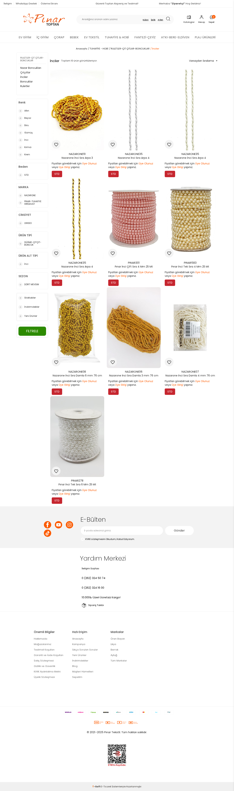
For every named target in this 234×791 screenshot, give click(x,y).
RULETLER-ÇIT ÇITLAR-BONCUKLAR (32, 59)
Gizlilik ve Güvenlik (44, 666)
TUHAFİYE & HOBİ (117, 37)
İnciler (24, 77)
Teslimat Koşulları (44, 649)
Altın (26, 110)
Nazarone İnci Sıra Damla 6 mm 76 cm (77, 375)
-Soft (96, 786)
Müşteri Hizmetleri (82, 671)
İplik (153, 19)
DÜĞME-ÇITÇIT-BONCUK (32, 243)
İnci (26, 139)
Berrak (114, 649)
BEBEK (74, 37)
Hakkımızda (40, 638)
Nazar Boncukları (30, 68)
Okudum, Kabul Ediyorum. (110, 539)
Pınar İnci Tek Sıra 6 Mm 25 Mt (77, 484)
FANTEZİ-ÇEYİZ (145, 37)
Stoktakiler (30, 297)
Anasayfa (77, 638)
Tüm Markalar (119, 660)
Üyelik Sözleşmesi (44, 677)
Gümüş (28, 132)
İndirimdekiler (31, 306)
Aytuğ (114, 655)
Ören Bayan (118, 638)
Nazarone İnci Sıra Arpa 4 (134, 158)
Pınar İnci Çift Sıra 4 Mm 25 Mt (134, 266)
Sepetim (77, 677)
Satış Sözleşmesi (44, 660)
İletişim (8, 3)
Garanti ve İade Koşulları (48, 655)
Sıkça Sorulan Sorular (85, 649)
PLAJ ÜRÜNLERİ (205, 37)
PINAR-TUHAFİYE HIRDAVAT (32, 202)
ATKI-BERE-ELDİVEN (175, 37)
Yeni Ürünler (30, 315)
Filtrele (32, 331)
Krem (27, 154)
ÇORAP (59, 37)
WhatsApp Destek (26, 3)
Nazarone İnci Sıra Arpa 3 (77, 158)
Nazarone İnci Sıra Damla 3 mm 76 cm (133, 375)
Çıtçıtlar (25, 72)
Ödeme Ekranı (49, 3)
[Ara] (169, 19)
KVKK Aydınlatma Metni (47, 671)
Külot (146, 19)
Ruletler (25, 86)
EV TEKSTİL (91, 37)
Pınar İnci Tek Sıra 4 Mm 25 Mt (190, 266)
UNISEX (28, 223)
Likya (113, 644)
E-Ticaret (106, 786)
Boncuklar (26, 81)
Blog (75, 666)
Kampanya (78, 644)
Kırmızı (27, 147)
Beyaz (27, 118)
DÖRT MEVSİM (31, 284)
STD (26, 174)
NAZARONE (30, 195)
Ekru (26, 125)
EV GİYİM (25, 37)
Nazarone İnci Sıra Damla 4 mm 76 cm (190, 375)
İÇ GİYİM (42, 37)
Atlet (160, 19)
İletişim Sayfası (90, 568)
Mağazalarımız (42, 644)
